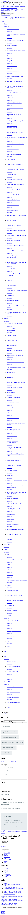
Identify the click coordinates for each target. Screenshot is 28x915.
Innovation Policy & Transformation (15, 184)
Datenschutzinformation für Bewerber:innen (14, 888)
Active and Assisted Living (13, 29)
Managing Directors (11, 661)
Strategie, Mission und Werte (13, 692)
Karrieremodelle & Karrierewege (14, 559)
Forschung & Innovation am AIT (14, 702)
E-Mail (2, 912)
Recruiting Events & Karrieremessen (15, 600)
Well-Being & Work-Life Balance (14, 595)
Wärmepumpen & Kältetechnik (14, 534)
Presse (5, 858)
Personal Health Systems (12, 470)
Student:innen (10, 570)
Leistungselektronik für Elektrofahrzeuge (16, 215)
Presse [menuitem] (5, 651)
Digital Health (10, 97)
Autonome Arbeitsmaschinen (13, 340)
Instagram (6, 872)
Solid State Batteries (11, 285)
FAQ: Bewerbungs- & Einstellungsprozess (17, 580)
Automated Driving (11, 335)
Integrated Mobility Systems (13, 200)
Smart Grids (6, 753)
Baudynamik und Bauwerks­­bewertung (16, 50)
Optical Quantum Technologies (14, 225)
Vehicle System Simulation (13, 300)
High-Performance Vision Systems (15, 164)
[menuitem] (15, 26)
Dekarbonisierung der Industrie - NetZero (16, 367)
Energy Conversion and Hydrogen (15, 132)
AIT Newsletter (10, 636)
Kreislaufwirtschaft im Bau (13, 418)
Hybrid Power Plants (11, 174)
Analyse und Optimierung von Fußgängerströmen (14, 329)
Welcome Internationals (12, 590)
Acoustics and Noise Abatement (14, 323)
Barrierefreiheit (7, 890)
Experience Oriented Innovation (14, 387)
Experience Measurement (13, 149)
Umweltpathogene (11, 514)
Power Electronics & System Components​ (16, 235)
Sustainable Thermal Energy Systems (12, 742)
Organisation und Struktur (13, 697)
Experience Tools (11, 392)
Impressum (3, 846)
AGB (5, 885)
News (8, 641)
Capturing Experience (12, 66)
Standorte (3, 913)
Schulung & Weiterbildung (13, 268)
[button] (2, 12)
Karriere (5, 861)
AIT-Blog (6, 876)
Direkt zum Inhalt (5, 1)
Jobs (8, 554)
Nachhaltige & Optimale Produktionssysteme (12, 441)
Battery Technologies (12, 45)
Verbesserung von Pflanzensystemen (15, 529)
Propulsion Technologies (9, 732)
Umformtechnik (10, 295)
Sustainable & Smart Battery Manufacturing (17, 290)
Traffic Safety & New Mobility (14, 508)
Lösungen (6, 855)
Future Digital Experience (13, 402)
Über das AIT (7, 853)
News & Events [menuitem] (7, 615)
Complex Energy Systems (10, 737)
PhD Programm (10, 564)
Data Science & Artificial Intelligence (15, 92)
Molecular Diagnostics (12, 220)
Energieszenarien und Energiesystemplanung (12, 126)
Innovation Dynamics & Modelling (15, 179)
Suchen (14, 722)
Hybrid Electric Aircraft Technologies (15, 169)
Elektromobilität (10, 377)
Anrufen (3, 911)
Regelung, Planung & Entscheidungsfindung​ (12, 256)
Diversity (9, 585)
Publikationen (7, 857)
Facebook (6, 871)
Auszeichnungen (10, 605)
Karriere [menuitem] (5, 549)
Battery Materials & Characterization (15, 40)
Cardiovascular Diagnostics (13, 71)
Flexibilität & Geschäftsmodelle (14, 154)
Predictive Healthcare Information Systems (17, 480)
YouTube (6, 870)
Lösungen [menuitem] (6, 318)
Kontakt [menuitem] (5, 656)
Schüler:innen (10, 575)
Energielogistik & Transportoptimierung (16, 121)
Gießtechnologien (11, 159)
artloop (8, 707)
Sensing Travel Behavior (12, 498)
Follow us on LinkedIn (9, 17)
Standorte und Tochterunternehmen (15, 687)
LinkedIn (6, 868)
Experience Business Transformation (15, 144)
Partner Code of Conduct (9, 894)
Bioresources (10, 55)
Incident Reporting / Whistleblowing (12, 891)
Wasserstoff (9, 539)
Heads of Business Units (12, 671)
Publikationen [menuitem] (7, 544)
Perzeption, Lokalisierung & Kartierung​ (16, 230)
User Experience (10, 519)
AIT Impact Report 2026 (12, 620)
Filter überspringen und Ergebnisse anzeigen (11, 761)
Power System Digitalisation (13, 240)
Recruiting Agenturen (12, 610)
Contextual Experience (12, 345)
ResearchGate (7, 874)
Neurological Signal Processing (14, 460)
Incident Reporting (11, 676)
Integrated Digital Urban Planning (15, 194)
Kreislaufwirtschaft (11, 413)
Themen (5, 854)
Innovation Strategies (12, 407)
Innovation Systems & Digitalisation (15, 189)
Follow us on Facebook (9, 18)
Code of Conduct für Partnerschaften (12, 892)
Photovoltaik (10, 475)
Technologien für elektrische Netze (15, 503)
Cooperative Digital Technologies (14, 81)
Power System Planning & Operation (15, 245)
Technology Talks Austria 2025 (14, 631)
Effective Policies (11, 372)
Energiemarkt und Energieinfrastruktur (16, 382)
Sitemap (5, 883)
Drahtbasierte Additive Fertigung (14, 103)
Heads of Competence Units (13, 666)
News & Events (7, 859)
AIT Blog (9, 626)
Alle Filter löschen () (7, 726)
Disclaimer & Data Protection (10, 887)
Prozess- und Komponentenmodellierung (16, 250)
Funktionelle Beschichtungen (13, 397)
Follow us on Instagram (20, 17)
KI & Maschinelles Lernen (13, 205)
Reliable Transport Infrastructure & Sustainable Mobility (15, 486)
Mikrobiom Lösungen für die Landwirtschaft (13, 430)
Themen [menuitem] (5, 24)
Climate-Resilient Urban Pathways (15, 76)
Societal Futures (10, 280)
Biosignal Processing (11, 61)
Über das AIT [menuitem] (7, 681)
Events (8, 646)
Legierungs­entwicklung (12, 210)
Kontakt (5, 862)
